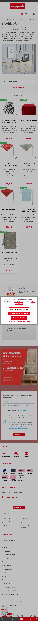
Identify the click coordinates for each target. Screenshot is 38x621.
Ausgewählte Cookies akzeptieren (19, 313)
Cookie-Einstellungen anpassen (19, 309)
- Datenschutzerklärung (23, 321)
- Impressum (12, 321)
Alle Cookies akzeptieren (19, 318)
